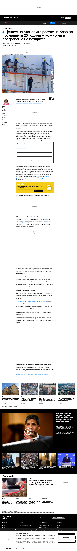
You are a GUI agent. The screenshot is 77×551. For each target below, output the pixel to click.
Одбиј (67, 541)
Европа (3, 498)
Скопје (46, 374)
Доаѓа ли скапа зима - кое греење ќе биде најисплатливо (47, 501)
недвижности (31, 374)
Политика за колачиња (43, 527)
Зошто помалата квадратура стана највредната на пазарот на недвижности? (66, 399)
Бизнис (17, 22)
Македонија (4, 396)
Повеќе (57, 22)
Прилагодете (66, 537)
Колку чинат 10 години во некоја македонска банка (29, 160)
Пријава (62, 17)
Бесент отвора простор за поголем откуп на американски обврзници (34, 502)
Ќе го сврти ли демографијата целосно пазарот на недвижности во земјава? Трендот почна (47, 400)
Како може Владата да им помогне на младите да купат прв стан (32, 151)
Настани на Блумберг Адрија (26, 525)
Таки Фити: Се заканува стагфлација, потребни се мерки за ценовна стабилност (10, 467)
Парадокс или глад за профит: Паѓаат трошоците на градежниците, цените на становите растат (34, 148)
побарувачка (24, 374)
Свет (30, 498)
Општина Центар (39, 374)
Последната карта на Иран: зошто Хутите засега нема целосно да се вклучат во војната (28, 467)
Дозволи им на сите (67, 534)
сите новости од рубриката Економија (9, 511)
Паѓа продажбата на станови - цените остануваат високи (10, 399)
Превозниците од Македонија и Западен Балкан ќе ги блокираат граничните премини (47, 467)
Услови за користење (43, 522)
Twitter (58, 527)
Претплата (67, 17)
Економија (12, 22)
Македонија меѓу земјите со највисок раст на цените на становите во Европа (29, 399)
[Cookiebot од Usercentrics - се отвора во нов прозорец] (8, 549)
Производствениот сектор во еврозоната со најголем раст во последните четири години (7, 503)
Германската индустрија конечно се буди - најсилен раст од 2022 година (21, 502)
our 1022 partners (23, 535)
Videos (21, 522)
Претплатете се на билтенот (58, 517)
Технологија (39, 22)
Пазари (28, 22)
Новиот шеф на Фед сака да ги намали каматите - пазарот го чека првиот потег (65, 418)
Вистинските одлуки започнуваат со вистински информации (30, 187)
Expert (51, 22)
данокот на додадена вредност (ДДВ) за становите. (28, 103)
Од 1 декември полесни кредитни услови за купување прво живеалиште (34, 157)
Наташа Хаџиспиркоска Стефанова (18, 43)
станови (18, 374)
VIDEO (6, 22)
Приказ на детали (20, 548)
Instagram (59, 525)
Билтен (30, 478)
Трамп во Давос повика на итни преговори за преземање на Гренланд (65, 467)
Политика (23, 22)
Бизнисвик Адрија (45, 23)
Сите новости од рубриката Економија (9, 406)
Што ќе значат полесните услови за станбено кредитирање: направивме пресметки (34, 154)
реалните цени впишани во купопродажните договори (31, 301)
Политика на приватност (43, 525)
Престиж (33, 22)
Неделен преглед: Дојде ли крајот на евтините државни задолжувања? (41, 483)
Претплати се (38, 190)
